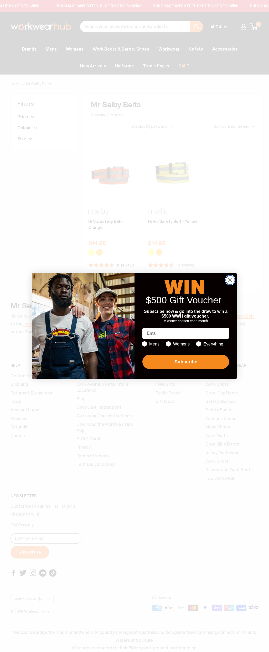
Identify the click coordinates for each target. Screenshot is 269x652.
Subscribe (185, 361)
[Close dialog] (230, 280)
